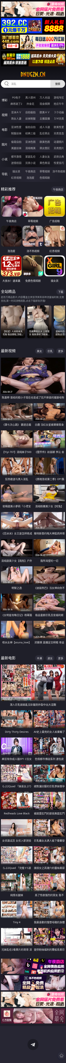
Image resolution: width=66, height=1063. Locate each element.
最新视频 (8, 350)
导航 (5, 174)
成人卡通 (45, 127)
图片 (5, 144)
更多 (60, 351)
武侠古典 (59, 156)
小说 (5, 159)
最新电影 (8, 658)
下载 (60, 292)
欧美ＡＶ (45, 112)
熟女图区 (45, 148)
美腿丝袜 (16, 148)
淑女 (50, 658)
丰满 (39, 658)
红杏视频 (16, 177)
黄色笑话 (45, 163)
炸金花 (30, 103)
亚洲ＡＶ (16, 112)
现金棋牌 (45, 103)
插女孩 (16, 171)
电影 (5, 130)
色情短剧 (45, 177)
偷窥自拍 (16, 142)
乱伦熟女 (45, 133)
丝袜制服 (30, 118)
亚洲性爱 (16, 127)
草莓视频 (45, 171)
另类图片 (59, 148)
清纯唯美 (30, 148)
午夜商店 (30, 171)
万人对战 (45, 97)
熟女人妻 (16, 118)
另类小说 (30, 163)
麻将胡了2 (16, 103)
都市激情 (16, 156)
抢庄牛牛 (59, 103)
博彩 (5, 100)
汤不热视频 (58, 171)
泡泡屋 (30, 177)
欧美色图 (45, 142)
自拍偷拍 (30, 112)
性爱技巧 (59, 163)
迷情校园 (16, 163)
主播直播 (45, 118)
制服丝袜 (16, 133)
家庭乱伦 (30, 156)
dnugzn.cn (33, 74)
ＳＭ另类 (59, 118)
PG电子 (16, 97)
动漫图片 (59, 142)
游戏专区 (59, 97)
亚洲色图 (30, 142)
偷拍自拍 (30, 127)
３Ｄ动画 (59, 112)
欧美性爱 (59, 127)
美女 (39, 351)
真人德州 (30, 97)
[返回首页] (61, 1055)
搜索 (57, 84)
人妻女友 (45, 156)
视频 (5, 115)
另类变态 (59, 133)
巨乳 (50, 351)
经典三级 (30, 133)
